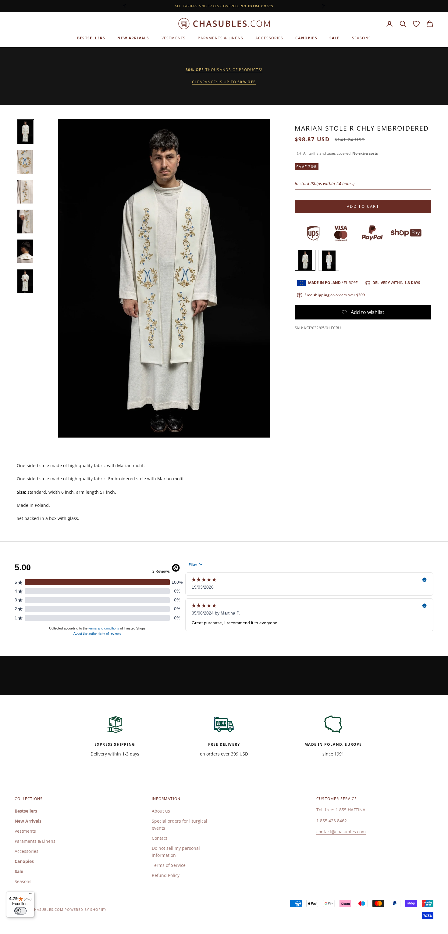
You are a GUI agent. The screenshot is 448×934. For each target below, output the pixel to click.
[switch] (20, 910)
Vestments (174, 38)
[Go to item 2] (25, 161)
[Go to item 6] (25, 281)
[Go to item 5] (25, 251)
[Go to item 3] (25, 191)
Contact (159, 838)
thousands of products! (224, 69)
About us (161, 811)
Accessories (269, 38)
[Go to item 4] (25, 221)
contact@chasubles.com (341, 832)
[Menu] (30, 895)
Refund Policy (166, 875)
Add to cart (363, 206)
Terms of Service (169, 865)
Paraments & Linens (220, 38)
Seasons (361, 38)
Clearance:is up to (224, 82)
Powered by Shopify (85, 909)
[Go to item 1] (25, 131)
